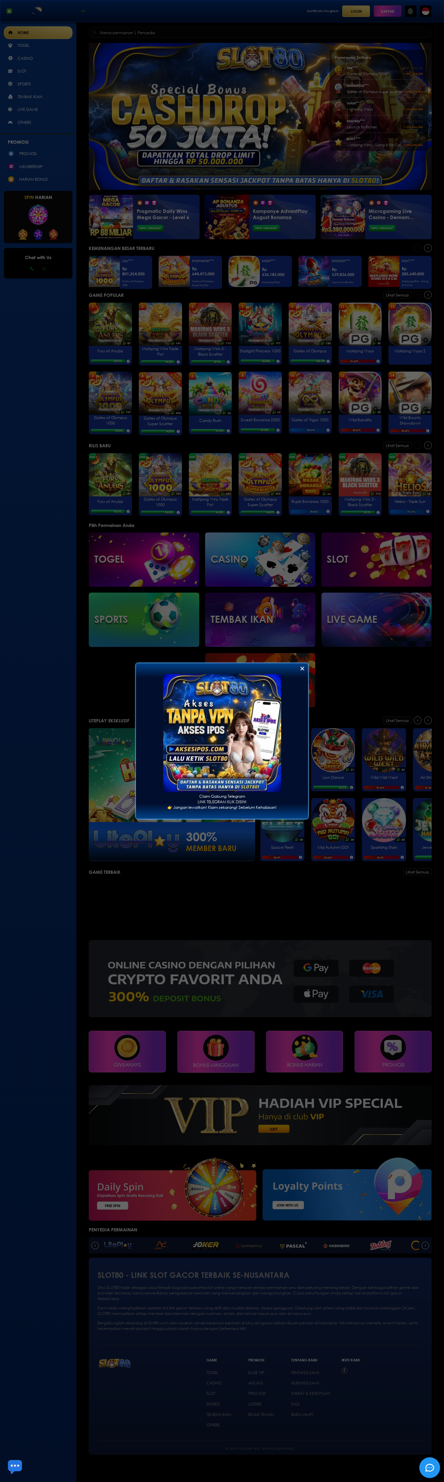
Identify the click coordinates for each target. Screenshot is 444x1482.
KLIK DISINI (236, 802)
